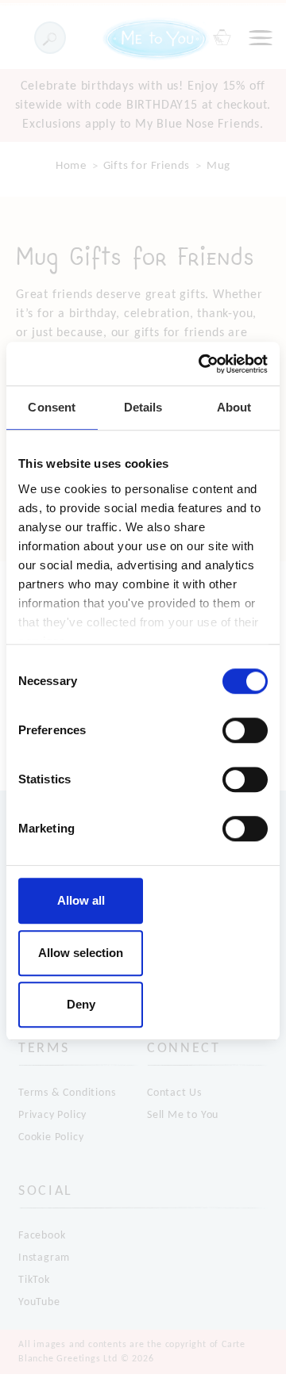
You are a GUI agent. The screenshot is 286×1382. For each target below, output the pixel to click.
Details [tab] (143, 407)
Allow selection (80, 952)
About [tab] (234, 407)
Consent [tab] (51, 407)
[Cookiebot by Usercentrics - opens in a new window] (202, 364)
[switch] (245, 730)
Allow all (81, 900)
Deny (81, 1004)
